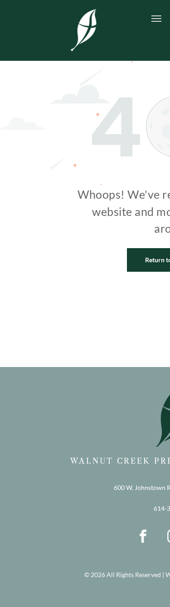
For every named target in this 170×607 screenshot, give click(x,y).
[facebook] (143, 537)
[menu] (156, 19)
